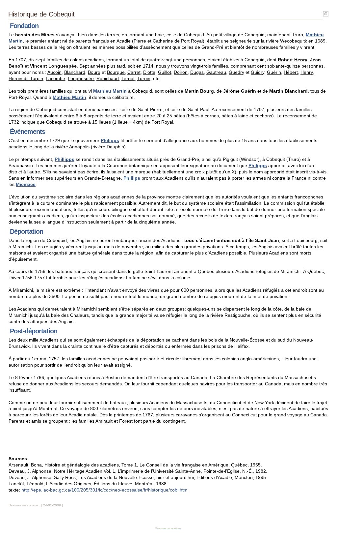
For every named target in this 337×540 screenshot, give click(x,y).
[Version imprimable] (325, 12)
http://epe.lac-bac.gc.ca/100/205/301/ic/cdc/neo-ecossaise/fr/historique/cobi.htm (104, 490)
